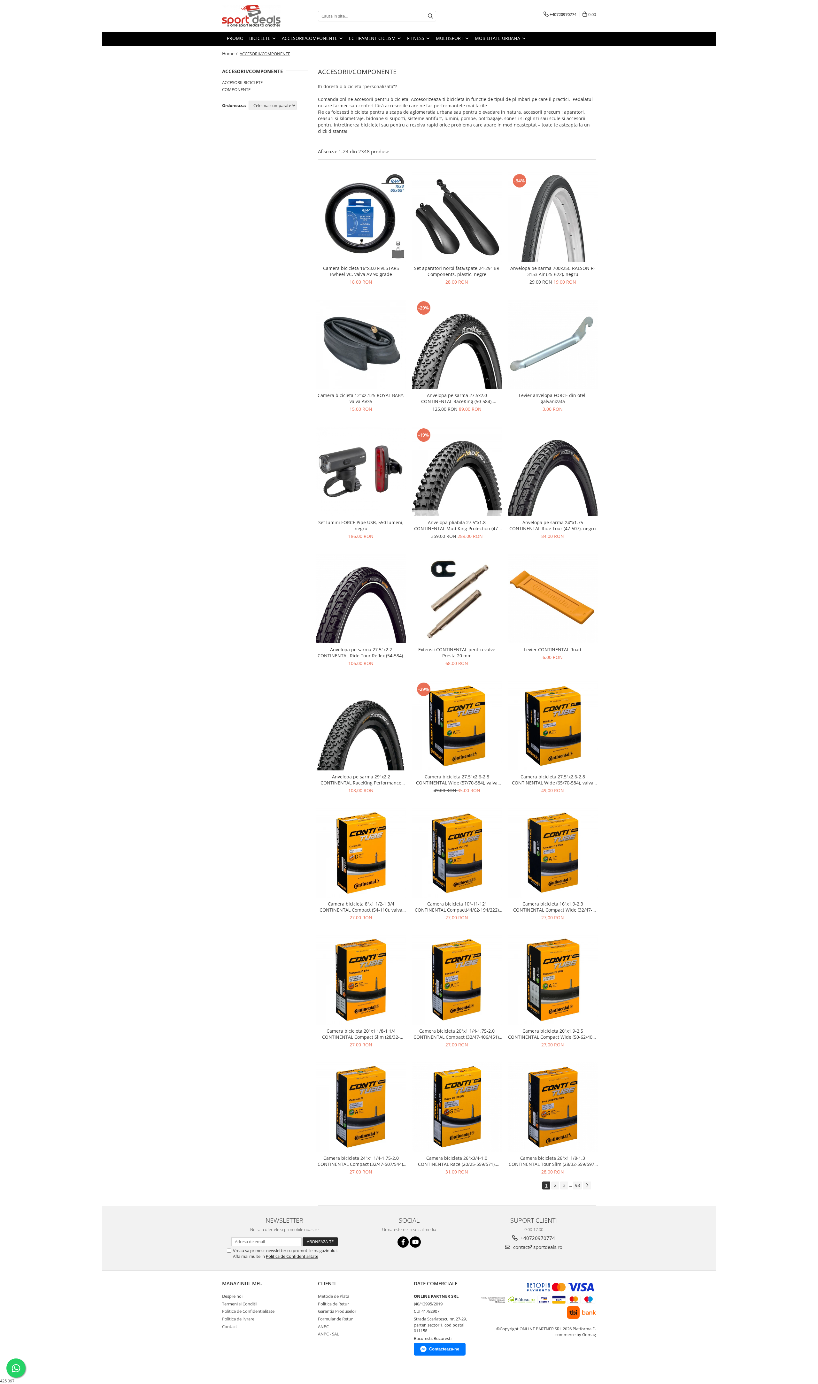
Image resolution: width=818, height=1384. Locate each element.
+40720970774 (537, 1238)
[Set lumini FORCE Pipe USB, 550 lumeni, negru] (361, 471)
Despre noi (232, 1296)
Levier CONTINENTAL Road (552, 649)
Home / (230, 53)
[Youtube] (415, 1242)
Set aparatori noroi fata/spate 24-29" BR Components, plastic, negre (456, 271)
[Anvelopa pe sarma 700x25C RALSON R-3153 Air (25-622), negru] (553, 217)
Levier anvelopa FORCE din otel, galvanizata (553, 398)
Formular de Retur (335, 1319)
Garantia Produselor (337, 1311)
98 (577, 1185)
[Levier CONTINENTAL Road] (553, 598)
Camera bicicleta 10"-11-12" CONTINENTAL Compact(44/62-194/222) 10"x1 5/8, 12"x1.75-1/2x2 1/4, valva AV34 (456, 907)
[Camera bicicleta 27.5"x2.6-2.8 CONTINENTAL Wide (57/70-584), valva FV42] (457, 725)
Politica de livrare (238, 1319)
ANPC (323, 1326)
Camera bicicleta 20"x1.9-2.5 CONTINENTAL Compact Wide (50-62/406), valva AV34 (553, 1034)
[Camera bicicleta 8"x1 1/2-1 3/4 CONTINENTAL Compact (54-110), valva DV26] (361, 853)
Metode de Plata (333, 1296)
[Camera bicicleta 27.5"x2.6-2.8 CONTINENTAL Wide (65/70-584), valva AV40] (553, 725)
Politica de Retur (333, 1304)
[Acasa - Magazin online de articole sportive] (254, 16)
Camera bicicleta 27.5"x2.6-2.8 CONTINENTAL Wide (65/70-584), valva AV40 (552, 780)
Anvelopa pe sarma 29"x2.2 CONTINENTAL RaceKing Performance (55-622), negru (360, 780)
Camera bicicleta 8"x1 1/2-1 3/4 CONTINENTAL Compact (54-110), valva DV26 (361, 907)
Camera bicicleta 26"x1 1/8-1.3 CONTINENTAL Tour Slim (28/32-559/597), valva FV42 (553, 1161)
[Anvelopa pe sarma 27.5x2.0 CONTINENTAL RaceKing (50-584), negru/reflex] (457, 344)
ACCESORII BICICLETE (242, 82)
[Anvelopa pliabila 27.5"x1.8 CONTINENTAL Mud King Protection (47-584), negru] (457, 471)
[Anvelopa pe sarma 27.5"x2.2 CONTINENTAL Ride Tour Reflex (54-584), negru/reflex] (361, 598)
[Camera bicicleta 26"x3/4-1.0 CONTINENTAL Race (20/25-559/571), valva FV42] (457, 1107)
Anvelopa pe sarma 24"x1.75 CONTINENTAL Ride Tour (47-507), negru (552, 525)
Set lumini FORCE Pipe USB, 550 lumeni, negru (361, 525)
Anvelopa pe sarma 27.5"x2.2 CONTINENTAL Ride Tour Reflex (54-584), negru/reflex (361, 652)
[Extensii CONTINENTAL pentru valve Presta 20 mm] (457, 598)
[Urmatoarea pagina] (587, 1185)
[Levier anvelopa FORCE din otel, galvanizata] (553, 344)
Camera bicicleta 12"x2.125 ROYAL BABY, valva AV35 (361, 398)
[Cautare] (430, 16)
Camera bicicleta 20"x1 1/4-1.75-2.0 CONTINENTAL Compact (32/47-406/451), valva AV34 (456, 1034)
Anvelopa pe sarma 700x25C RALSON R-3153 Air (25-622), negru (552, 271)
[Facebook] (403, 1242)
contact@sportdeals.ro (537, 1247)
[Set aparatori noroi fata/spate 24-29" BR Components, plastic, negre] (457, 217)
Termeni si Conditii (239, 1304)
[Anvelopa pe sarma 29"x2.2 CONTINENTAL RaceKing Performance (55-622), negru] (361, 725)
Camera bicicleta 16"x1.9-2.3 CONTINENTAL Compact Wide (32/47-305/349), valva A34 (552, 907)
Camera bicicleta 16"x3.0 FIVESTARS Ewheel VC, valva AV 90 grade (361, 271)
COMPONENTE (236, 89)
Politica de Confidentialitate (292, 1256)
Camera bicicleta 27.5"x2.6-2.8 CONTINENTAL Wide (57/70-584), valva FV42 (457, 780)
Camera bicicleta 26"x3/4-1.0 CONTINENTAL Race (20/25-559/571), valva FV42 (457, 1161)
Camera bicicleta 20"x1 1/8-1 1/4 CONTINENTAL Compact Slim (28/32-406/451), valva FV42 (361, 1034)
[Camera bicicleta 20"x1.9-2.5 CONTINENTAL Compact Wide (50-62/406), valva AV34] (553, 980)
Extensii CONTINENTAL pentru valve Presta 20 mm (456, 652)
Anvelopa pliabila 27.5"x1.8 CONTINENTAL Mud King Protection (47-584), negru (456, 525)
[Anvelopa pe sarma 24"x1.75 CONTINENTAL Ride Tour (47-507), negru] (553, 471)
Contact (229, 1326)
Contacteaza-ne (444, 1349)
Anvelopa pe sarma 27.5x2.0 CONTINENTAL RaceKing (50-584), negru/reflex (457, 398)
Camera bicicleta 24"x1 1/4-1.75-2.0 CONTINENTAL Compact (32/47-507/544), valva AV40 (361, 1161)
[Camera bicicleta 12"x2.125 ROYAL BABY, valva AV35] (361, 344)
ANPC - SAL (328, 1334)
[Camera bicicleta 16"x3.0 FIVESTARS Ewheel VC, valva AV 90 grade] (361, 217)
